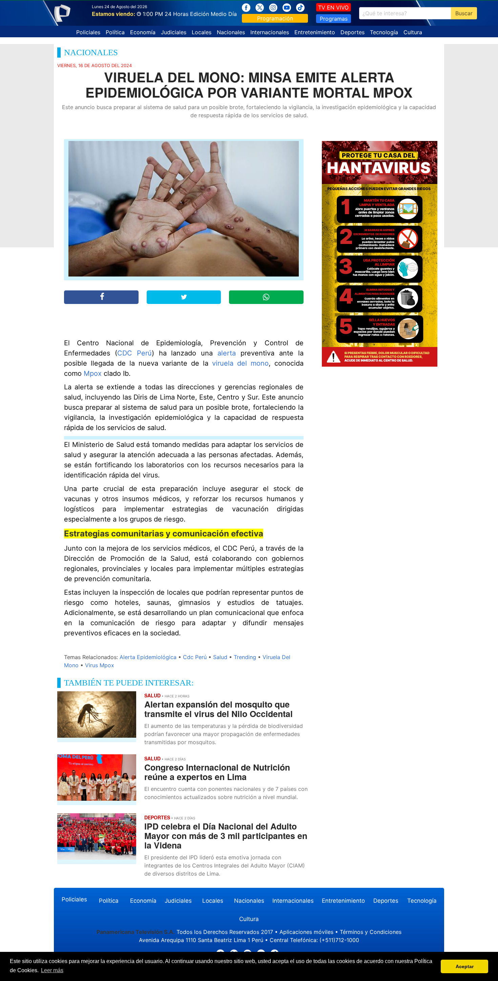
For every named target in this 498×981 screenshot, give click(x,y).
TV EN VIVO (333, 7)
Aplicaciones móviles (306, 931)
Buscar (464, 13)
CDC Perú (134, 353)
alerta (226, 353)
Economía (142, 32)
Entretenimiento (314, 32)
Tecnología (384, 32)
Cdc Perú (195, 657)
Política (115, 32)
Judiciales (173, 32)
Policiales (88, 32)
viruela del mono (240, 363)
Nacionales (231, 32)
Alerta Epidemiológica (148, 657)
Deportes (352, 32)
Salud (220, 657)
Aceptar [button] (465, 966)
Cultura (412, 32)
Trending (245, 657)
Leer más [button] (52, 970)
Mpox (93, 373)
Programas (334, 18)
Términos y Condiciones (370, 931)
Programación (275, 18)
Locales (201, 32)
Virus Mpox (99, 665)
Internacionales (269, 32)
